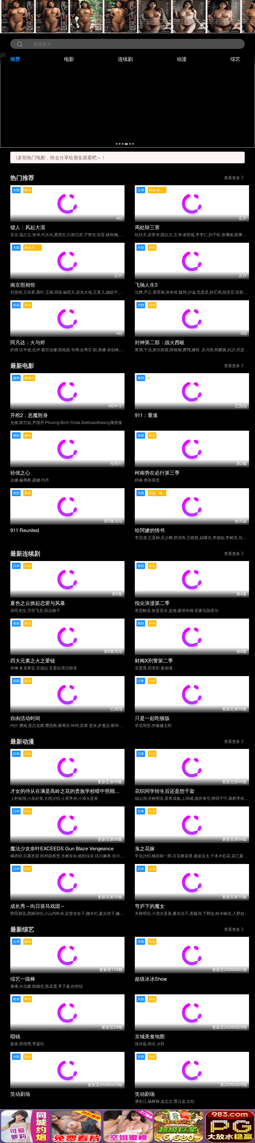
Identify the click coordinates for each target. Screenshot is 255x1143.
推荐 (15, 59)
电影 (69, 58)
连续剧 (125, 58)
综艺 (235, 58)
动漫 (182, 58)
